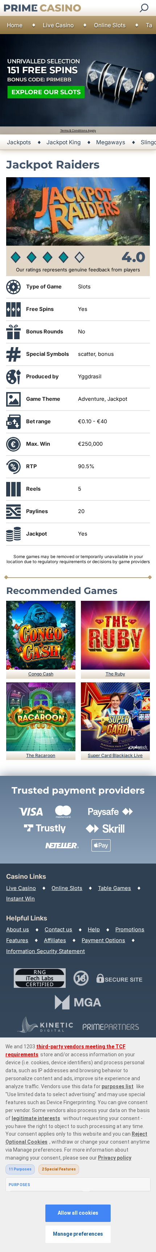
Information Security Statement (45, 951)
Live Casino (58, 25)
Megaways (110, 142)
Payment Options (103, 940)
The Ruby (115, 674)
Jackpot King (63, 142)
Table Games (114, 888)
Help (94, 929)
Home (14, 25)
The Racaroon (40, 755)
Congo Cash (40, 674)
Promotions (129, 929)
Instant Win (20, 898)
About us (17, 929)
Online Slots (110, 25)
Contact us (58, 929)
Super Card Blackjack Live (115, 755)
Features (17, 940)
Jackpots (19, 142)
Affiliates (55, 940)
